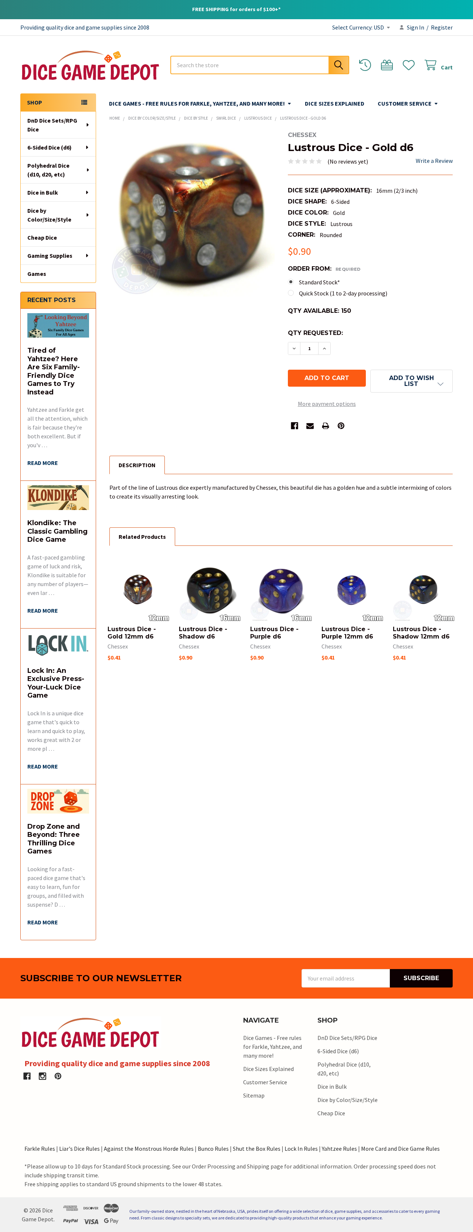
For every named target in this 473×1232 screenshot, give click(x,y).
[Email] (310, 425)
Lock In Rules (301, 1148)
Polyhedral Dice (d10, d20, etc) (48, 170)
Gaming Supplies (49, 255)
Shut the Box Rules (256, 1148)
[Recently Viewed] (366, 65)
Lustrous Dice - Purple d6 (274, 633)
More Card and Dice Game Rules (400, 1148)
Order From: (324, 268)
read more (42, 462)
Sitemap (254, 1095)
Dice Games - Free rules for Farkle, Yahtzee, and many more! (197, 103)
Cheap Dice (42, 237)
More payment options (327, 403)
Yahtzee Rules (339, 1148)
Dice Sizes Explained (334, 103)
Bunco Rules (213, 1148)
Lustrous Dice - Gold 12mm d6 (132, 633)
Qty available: (319, 310)
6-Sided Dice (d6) (49, 147)
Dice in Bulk (42, 192)
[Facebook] (294, 425)
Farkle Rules (39, 1148)
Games (36, 273)
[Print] (325, 425)
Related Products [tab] (142, 536)
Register (442, 27)
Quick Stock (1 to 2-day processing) (343, 293)
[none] (192, 214)
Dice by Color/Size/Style (49, 215)
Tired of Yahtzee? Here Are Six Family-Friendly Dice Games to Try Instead (53, 371)
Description (137, 465)
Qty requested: (315, 332)
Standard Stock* (319, 282)
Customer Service (405, 103)
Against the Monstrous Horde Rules (149, 1148)
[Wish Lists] (410, 65)
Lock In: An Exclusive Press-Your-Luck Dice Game (55, 683)
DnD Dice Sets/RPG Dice (52, 125)
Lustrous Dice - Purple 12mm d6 (347, 633)
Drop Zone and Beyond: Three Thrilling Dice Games (53, 839)
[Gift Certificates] (388, 65)
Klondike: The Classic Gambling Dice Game (57, 531)
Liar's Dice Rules (79, 1148)
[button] (411, 381)
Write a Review (434, 160)
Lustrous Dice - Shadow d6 (203, 633)
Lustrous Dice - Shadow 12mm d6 (421, 633)
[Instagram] (42, 1076)
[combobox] (259, 65)
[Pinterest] (341, 425)
